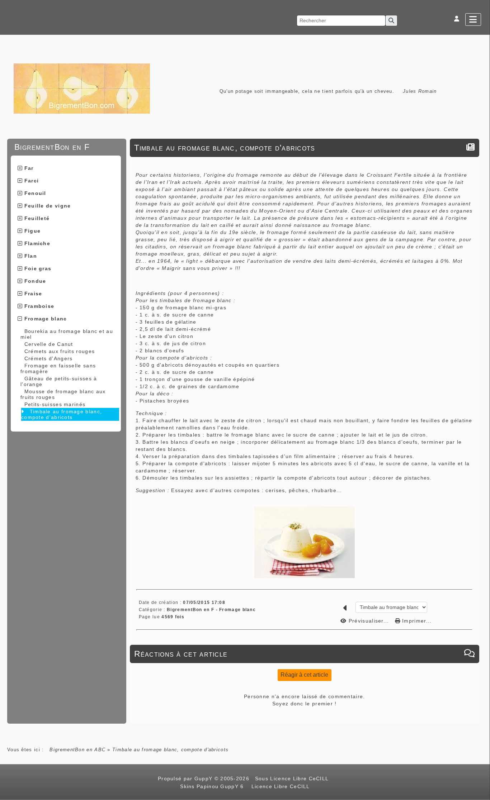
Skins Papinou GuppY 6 (214, 786)
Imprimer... (416, 621)
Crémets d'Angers (48, 358)
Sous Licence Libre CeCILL (292, 778)
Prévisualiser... (369, 621)
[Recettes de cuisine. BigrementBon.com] (82, 88)
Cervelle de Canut (48, 344)
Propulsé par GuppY (186, 778)
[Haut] (481, 322)
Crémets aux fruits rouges (59, 351)
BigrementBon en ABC (77, 749)
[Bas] (481, 340)
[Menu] (473, 19)
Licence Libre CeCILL (279, 786)
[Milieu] (481, 331)
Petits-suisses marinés (55, 404)
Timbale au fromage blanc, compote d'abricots (61, 414)
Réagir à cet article (304, 675)
